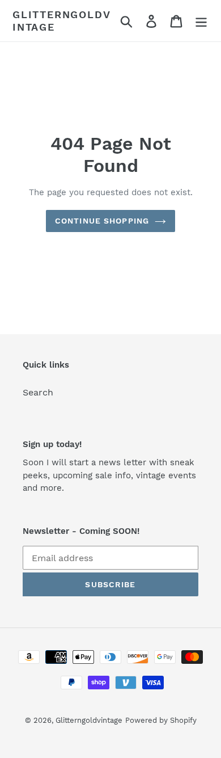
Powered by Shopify (161, 720)
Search (38, 392)
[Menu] (201, 20)
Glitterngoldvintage (61, 21)
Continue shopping (102, 220)
